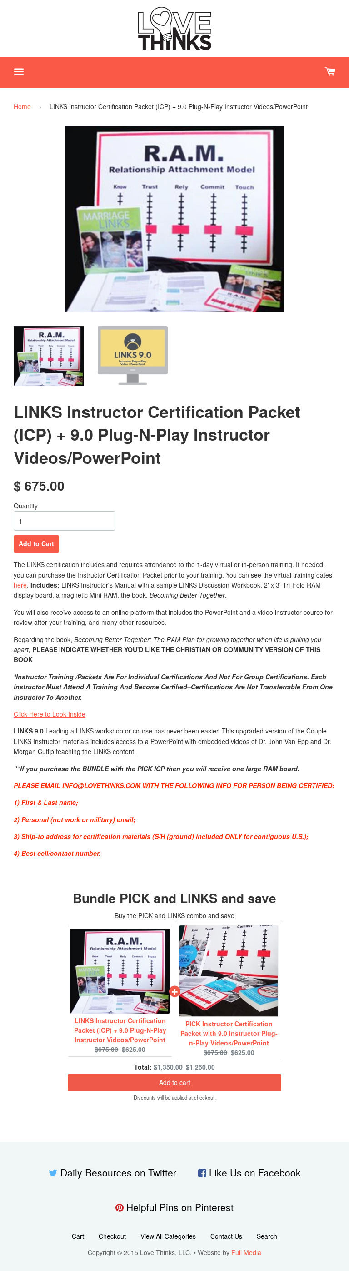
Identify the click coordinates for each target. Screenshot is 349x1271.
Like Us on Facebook (255, 1172)
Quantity (26, 505)
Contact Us (226, 1236)
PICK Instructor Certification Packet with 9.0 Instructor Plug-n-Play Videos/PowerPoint (229, 1033)
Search (267, 1236)
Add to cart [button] (174, 1082)
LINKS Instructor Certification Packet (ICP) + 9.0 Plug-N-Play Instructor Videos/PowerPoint (120, 1030)
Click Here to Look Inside (49, 713)
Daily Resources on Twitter (118, 1172)
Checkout (112, 1236)
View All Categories (168, 1236)
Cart (78, 1236)
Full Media (246, 1252)
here (20, 584)
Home (22, 106)
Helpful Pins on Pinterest (180, 1207)
